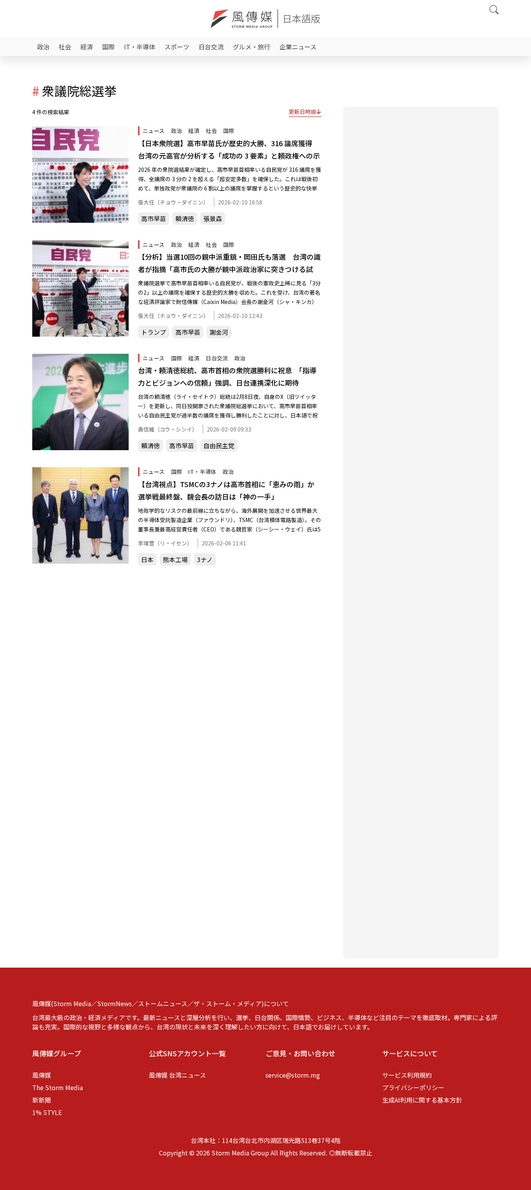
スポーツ (176, 46)
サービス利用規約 (407, 1075)
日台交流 (211, 46)
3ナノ (205, 559)
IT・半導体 (139, 46)
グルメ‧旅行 (251, 46)
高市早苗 (153, 218)
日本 (147, 559)
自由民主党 (218, 445)
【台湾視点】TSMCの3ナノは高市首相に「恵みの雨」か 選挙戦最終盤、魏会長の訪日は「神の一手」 (229, 490)
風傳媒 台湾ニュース (177, 1075)
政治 (43, 46)
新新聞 (41, 1099)
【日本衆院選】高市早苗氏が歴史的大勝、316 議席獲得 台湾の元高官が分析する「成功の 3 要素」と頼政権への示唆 (229, 150)
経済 (86, 46)
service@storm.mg (293, 1075)
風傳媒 (41, 1075)
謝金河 (219, 332)
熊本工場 (175, 559)
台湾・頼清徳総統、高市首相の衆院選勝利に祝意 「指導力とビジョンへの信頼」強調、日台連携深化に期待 (227, 376)
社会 (65, 46)
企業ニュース (297, 46)
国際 (108, 46)
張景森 (212, 218)
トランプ (153, 332)
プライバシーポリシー (413, 1087)
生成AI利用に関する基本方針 (422, 1099)
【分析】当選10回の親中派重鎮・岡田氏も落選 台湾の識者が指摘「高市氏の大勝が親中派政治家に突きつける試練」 (229, 263)
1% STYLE (47, 1112)
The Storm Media (57, 1087)
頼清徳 (184, 218)
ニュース (154, 131)
